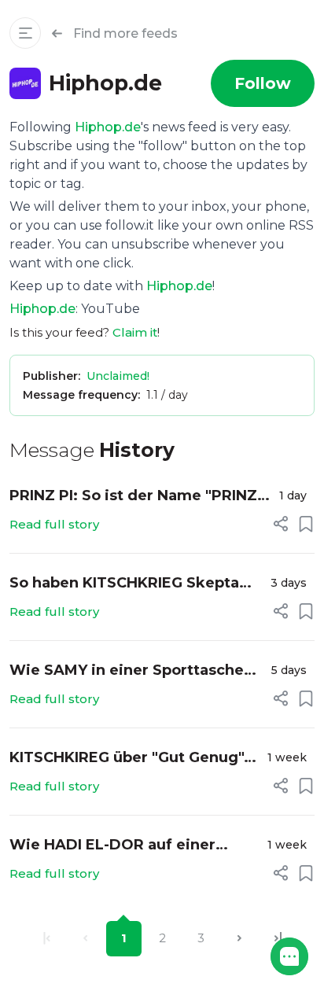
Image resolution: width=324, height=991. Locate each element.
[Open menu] (25, 33)
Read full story (54, 524)
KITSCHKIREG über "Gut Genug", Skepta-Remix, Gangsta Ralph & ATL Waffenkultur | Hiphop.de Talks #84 (128, 758)
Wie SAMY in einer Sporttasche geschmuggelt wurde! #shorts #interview (126, 671)
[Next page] (239, 938)
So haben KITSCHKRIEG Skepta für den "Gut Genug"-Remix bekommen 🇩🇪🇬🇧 (124, 584)
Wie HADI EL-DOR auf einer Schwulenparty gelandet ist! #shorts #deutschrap (114, 846)
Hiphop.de (108, 127)
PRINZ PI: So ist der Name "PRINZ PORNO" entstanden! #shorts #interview (133, 497)
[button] (289, 956)
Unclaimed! (118, 376)
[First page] (46, 938)
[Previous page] (85, 938)
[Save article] (306, 523)
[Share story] (280, 523)
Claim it (134, 332)
